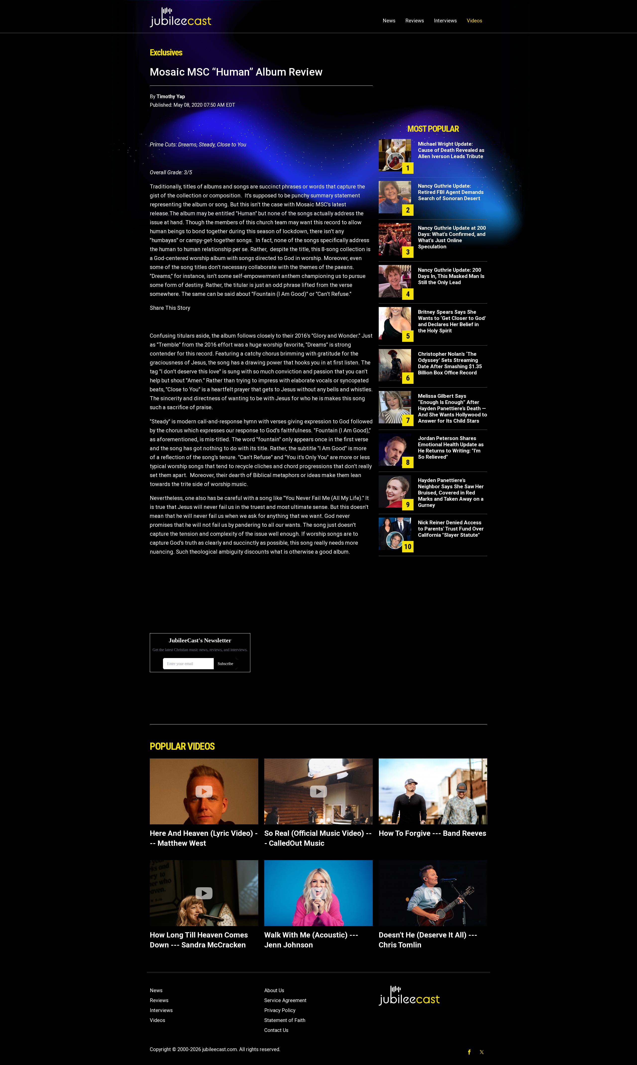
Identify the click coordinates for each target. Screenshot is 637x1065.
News (389, 21)
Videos (474, 21)
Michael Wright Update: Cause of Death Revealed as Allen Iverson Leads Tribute (451, 150)
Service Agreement (285, 1000)
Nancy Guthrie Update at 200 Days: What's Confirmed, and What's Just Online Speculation (452, 237)
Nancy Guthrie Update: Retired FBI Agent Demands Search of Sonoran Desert (451, 192)
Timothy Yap (171, 96)
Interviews (445, 21)
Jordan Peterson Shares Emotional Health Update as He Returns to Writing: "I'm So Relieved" (451, 447)
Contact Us (276, 1030)
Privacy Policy (279, 1010)
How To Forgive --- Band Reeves (432, 833)
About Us (274, 990)
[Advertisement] (433, 94)
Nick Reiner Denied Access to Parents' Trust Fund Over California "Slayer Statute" (451, 529)
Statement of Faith (284, 1020)
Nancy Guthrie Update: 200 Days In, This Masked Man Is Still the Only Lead (451, 276)
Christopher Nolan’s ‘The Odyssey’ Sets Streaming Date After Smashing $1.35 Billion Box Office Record (450, 363)
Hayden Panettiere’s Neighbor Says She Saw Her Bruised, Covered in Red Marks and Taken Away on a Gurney (451, 492)
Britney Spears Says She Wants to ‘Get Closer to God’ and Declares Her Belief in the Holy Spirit (452, 321)
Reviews (414, 21)
